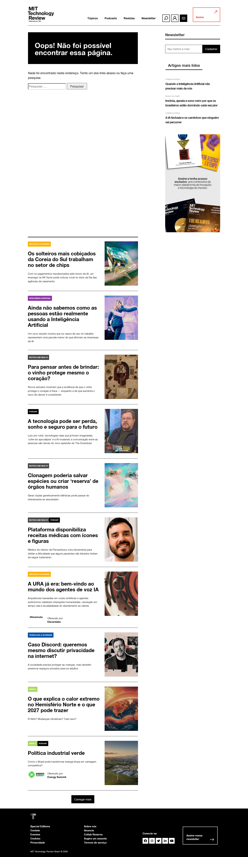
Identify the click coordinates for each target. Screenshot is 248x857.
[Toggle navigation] (183, 18)
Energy (32, 689)
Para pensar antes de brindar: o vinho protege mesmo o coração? (63, 372)
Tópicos (92, 18)
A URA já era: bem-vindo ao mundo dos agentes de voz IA (63, 587)
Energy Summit (56, 776)
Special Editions (40, 826)
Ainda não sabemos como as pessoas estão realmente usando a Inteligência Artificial (62, 316)
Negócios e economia (39, 244)
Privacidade (37, 842)
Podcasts (111, 18)
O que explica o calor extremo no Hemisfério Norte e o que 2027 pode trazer (64, 704)
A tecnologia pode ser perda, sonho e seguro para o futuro (63, 424)
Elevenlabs (54, 621)
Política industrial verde (56, 753)
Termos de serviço (95, 842)
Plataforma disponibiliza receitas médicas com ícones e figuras (63, 535)
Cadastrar (211, 49)
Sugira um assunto (95, 838)
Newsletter (149, 18)
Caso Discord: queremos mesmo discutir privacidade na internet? (61, 650)
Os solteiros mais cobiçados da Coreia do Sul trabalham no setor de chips (62, 259)
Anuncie (89, 830)
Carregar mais (82, 799)
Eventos (35, 834)
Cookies (35, 838)
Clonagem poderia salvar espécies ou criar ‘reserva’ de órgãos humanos (63, 481)
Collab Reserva (93, 834)
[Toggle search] (166, 18)
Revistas (129, 18)
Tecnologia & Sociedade (40, 635)
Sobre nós (90, 826)
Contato (35, 830)
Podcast (33, 412)
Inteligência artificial (40, 298)
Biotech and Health (38, 357)
